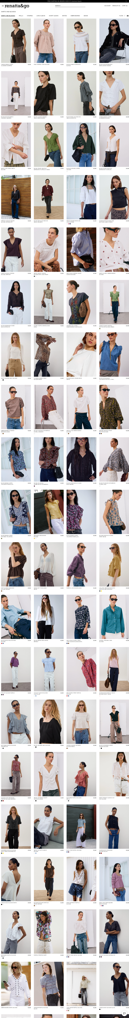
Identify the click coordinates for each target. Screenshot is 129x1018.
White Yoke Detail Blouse (74, 955)
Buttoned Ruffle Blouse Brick (74, 798)
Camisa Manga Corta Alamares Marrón (7, 65)
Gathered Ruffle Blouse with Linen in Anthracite (8, 851)
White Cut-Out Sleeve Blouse (40, 851)
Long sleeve (41, 15)
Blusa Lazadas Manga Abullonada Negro (40, 117)
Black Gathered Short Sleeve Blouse (106, 746)
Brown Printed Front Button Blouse (105, 431)
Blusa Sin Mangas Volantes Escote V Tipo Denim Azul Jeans (106, 379)
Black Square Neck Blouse (42, 745)
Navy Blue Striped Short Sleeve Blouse (74, 274)
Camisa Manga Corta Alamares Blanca (105, 117)
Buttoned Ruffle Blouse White (8, 956)
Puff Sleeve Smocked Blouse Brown (7, 589)
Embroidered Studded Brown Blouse (7, 431)
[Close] (126, 1)
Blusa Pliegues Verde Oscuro (73, 169)
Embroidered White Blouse (9, 1007)
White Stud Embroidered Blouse (74, 431)
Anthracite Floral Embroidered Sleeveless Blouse (74, 326)
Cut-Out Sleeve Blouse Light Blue (41, 693)
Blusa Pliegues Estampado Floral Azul (107, 484)
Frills (21, 15)
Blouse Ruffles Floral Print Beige (106, 536)
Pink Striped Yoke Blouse (41, 64)
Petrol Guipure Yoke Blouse (105, 641)
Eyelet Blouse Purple (8, 692)
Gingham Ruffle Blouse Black (41, 1008)
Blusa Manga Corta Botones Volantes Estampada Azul (6, 536)
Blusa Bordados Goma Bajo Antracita (7, 326)
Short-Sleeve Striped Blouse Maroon (7, 274)
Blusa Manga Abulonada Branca (41, 641)
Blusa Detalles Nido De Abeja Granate (41, 221)
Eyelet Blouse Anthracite (107, 955)
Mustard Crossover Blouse (40, 536)
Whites (64, 15)
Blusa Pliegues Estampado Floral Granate (42, 431)
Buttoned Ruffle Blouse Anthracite (8, 746)
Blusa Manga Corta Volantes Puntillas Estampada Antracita (73, 536)
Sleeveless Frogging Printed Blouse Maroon (8, 798)
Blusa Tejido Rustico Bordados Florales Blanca (105, 169)
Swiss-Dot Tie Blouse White (40, 589)
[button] (70, 6)
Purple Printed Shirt (40, 955)
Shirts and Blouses (8, 15)
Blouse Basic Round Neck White (74, 379)
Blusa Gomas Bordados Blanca (74, 65)
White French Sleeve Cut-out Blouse (107, 798)
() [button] (116, 5)
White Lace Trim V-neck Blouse (8, 169)
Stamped (30, 15)
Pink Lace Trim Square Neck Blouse (106, 903)
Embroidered (75, 15)
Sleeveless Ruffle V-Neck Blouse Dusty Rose (107, 693)
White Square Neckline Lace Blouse (73, 221)
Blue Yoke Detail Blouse (74, 850)
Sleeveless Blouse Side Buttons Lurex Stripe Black (106, 221)
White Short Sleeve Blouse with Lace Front (41, 274)
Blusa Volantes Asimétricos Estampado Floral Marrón (41, 484)
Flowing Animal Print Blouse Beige (40, 379)
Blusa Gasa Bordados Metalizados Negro (105, 65)
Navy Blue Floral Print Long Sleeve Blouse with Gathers (74, 641)
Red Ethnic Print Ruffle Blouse (74, 693)
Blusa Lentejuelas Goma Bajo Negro (74, 484)
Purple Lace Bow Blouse (74, 588)
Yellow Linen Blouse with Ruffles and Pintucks (107, 589)
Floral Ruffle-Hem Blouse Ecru (42, 326)
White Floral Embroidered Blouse (107, 274)
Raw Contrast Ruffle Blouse (73, 903)
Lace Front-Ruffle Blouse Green (74, 1008)
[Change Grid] (127, 15)
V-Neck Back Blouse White (9, 902)
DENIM (86, 15)
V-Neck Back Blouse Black (107, 1007)
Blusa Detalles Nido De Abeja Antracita (74, 117)
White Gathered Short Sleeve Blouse (40, 798)
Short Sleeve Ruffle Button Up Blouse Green (106, 326)
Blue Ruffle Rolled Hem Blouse (8, 641)
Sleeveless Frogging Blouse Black (105, 851)
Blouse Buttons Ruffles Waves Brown (41, 903)
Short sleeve (53, 15)
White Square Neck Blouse (9, 378)
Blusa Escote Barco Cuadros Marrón (7, 117)
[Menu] (3, 6)
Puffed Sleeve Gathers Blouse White (74, 746)
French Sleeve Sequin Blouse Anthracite (7, 221)
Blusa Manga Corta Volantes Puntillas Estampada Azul (7, 484)
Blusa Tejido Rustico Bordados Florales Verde (42, 169)
